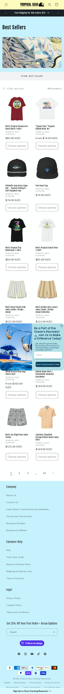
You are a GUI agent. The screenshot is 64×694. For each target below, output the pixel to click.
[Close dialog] (61, 325)
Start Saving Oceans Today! (48, 364)
